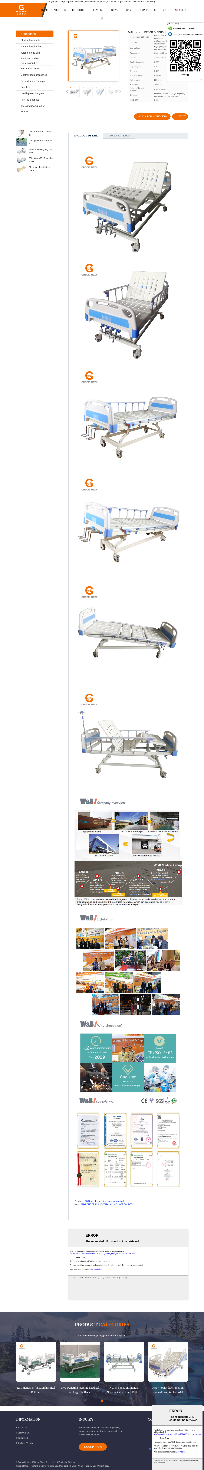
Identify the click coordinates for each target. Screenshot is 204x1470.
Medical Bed (65, 1466)
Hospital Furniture (37, 1466)
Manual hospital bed (31, 46)
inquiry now (92, 1446)
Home (44, 10)
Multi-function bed (30, 58)
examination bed (29, 63)
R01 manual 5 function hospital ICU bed (36, 1390)
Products (77, 10)
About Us (59, 10)
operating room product (33, 106)
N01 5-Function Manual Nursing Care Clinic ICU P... (124, 1390)
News (114, 10)
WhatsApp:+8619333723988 (183, 28)
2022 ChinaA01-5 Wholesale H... (41, 160)
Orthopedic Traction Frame (41, 142)
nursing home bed (30, 52)
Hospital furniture (30, 68)
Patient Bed (102, 1466)
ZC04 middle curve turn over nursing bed (104, 1201)
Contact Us (148, 10)
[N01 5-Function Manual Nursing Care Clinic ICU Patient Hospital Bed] (124, 1362)
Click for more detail (154, 116)
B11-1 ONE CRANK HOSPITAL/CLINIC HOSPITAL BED (106, 1204)
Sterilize (25, 111)
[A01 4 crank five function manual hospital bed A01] (168, 1362)
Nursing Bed (52, 1466)
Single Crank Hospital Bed (84, 1466)
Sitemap (72, 1462)
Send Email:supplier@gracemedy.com (188, 34)
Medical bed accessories (34, 75)
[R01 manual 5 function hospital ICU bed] (36, 1362)
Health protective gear (32, 93)
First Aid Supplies (30, 99)
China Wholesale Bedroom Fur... (40, 169)
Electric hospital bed (31, 40)
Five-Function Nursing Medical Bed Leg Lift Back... (80, 1390)
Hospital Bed (22, 1466)
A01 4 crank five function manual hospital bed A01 (168, 1390)
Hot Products (61, 1462)
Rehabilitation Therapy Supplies (33, 84)
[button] (34, 126)
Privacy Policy (24, 1443)
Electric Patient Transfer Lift (41, 133)
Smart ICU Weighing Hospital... (40, 151)
